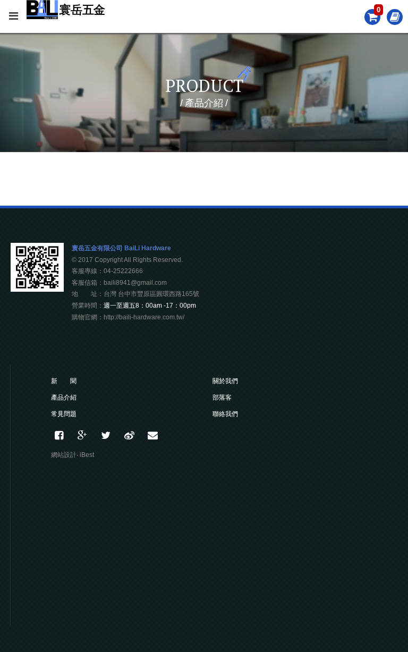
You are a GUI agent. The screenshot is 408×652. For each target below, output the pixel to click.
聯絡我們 (225, 414)
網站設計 (63, 455)
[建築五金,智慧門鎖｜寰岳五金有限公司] (106, 436)
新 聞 (63, 381)
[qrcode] (37, 288)
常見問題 (63, 414)
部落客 (222, 397)
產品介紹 (63, 397)
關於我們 (225, 381)
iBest (87, 455)
